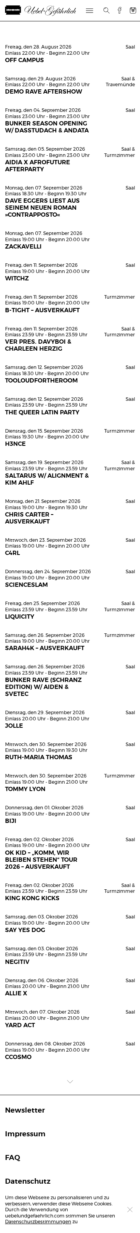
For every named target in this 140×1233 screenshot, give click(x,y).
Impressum (25, 1134)
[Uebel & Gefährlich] (42, 10)
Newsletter (25, 1110)
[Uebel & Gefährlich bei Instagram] (133, 10)
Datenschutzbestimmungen (38, 1221)
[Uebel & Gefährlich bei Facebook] (117, 10)
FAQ (12, 1158)
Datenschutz (28, 1181)
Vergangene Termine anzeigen (70, 33)
